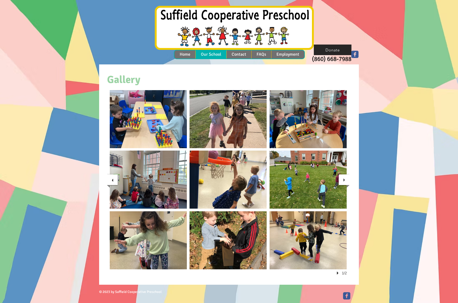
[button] (148, 119)
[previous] (112, 179)
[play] (338, 273)
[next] (344, 179)
